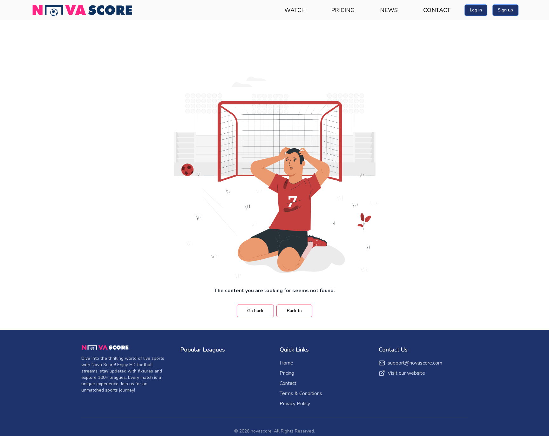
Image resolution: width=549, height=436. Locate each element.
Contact (288, 383)
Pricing (287, 373)
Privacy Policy (295, 403)
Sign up (505, 10)
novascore (261, 431)
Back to (294, 311)
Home (286, 362)
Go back (255, 311)
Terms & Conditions (301, 393)
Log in (476, 10)
